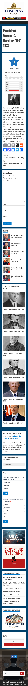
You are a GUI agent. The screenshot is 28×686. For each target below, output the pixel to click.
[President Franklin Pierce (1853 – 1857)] (14, 321)
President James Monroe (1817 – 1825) (13, 157)
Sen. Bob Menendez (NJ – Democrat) (6, 270)
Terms (22, 665)
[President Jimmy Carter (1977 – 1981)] (14, 413)
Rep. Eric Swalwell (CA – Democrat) (6, 278)
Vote (6, 493)
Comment (5, 181)
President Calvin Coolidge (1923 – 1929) (13, 309)
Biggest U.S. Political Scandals (11, 595)
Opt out (6, 665)
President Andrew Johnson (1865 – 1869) (14, 377)
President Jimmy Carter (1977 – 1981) (6, 261)
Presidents (15, 436)
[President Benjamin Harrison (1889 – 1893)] (14, 343)
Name (4, 204)
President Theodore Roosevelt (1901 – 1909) (13, 163)
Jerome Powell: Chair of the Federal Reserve (6, 237)
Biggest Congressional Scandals (11, 598)
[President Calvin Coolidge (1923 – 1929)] (14, 299)
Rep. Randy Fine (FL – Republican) (6, 245)
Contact (14, 665)
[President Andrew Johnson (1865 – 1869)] (14, 367)
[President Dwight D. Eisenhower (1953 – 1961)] (14, 389)
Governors (15, 439)
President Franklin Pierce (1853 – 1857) (13, 331)
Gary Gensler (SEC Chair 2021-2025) (6, 253)
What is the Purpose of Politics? (11, 591)
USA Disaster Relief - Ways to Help (12, 588)
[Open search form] (24, 22)
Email (4, 210)
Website (5, 216)
